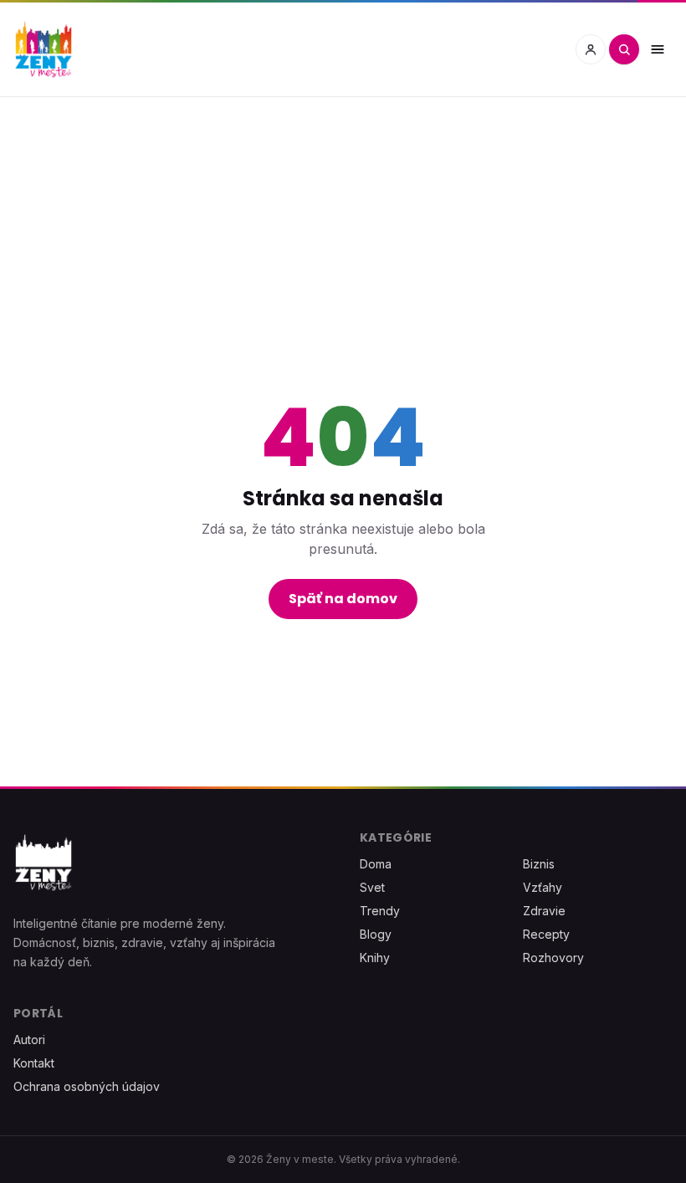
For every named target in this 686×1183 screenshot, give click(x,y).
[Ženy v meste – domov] (43, 49)
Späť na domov (343, 598)
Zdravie (544, 911)
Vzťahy (542, 887)
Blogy (376, 934)
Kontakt (33, 1063)
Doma (376, 864)
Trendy (380, 911)
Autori (29, 1039)
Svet (372, 887)
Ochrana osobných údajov (86, 1086)
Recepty (546, 934)
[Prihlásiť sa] (591, 49)
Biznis (539, 864)
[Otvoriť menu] (657, 49)
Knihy (375, 957)
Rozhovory (553, 957)
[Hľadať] (624, 49)
